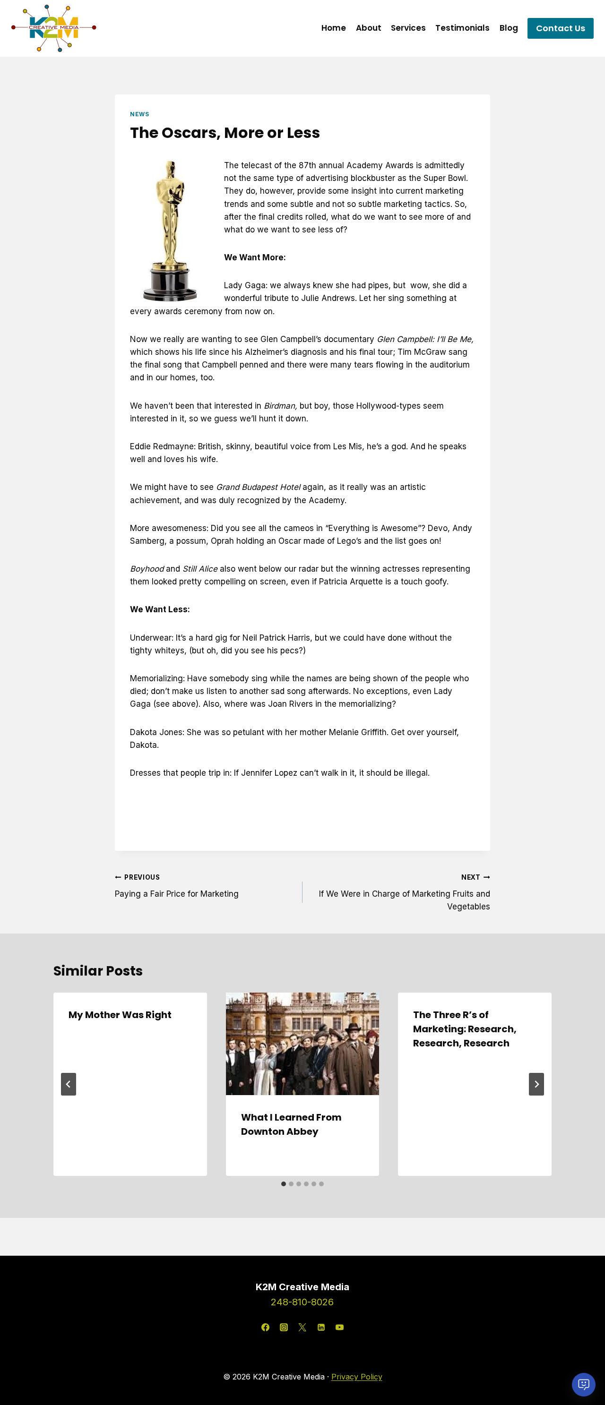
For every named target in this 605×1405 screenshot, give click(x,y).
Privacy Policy (356, 1376)
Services (408, 28)
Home (333, 28)
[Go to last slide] (68, 1084)
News (139, 114)
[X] (302, 1327)
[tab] (283, 1184)
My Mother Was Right (120, 1014)
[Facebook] (266, 1327)
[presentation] (303, 1044)
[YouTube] (339, 1327)
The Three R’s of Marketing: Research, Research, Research (465, 1029)
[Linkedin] (321, 1327)
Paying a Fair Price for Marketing (177, 886)
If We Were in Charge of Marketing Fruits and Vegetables (404, 892)
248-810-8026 (302, 1302)
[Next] (536, 1084)
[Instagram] (284, 1327)
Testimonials (462, 28)
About (368, 28)
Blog (509, 28)
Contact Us (560, 28)
